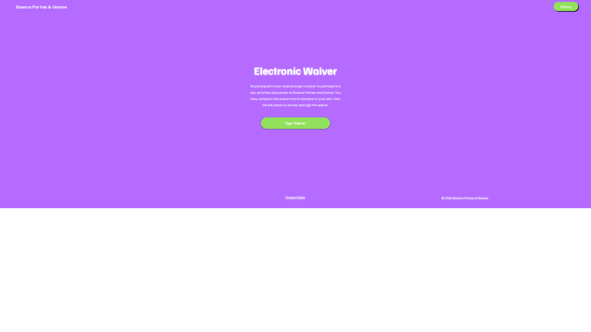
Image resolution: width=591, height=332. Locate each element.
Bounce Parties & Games (41, 7)
